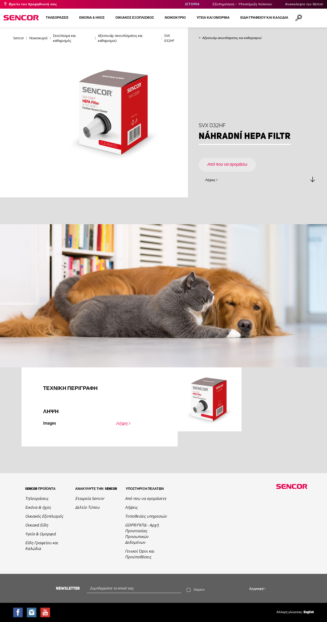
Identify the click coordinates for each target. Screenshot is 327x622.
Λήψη (122, 424)
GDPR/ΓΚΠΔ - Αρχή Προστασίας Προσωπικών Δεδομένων (142, 533)
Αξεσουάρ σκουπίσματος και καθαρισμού (232, 38)
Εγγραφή (256, 589)
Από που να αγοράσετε (145, 498)
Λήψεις (210, 180)
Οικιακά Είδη (36, 525)
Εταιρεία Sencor (89, 498)
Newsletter (68, 588)
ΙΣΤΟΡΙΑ (192, 4)
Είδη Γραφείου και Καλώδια (41, 545)
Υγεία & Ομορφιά (40, 533)
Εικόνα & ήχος (38, 507)
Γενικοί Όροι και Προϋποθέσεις (139, 553)
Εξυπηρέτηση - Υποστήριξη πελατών (242, 4)
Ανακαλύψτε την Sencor (304, 4)
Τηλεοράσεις (36, 498)
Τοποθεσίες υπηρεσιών (146, 516)
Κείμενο (199, 590)
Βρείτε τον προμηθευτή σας (33, 4)
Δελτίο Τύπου (87, 507)
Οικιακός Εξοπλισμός (44, 516)
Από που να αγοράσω (227, 164)
